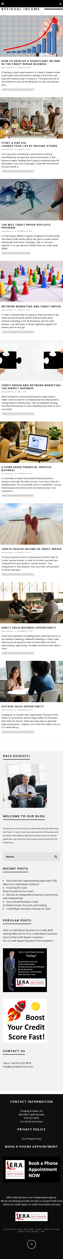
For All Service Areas (32, 1121)
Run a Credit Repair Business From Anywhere (28, 940)
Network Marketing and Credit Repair (31, 306)
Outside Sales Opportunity (22, 706)
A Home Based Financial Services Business (26, 469)
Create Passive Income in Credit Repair (31, 549)
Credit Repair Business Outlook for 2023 (28, 908)
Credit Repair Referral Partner (16, 253)
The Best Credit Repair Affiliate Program (26, 226)
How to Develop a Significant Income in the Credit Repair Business (30, 62)
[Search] (60, 3)
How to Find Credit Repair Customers (23, 937)
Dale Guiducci (7, 67)
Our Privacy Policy (31, 1138)
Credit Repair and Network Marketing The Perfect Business (31, 387)
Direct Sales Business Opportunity (28, 627)
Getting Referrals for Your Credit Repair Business (30, 933)
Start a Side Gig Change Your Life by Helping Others (29, 144)
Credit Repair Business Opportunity (17, 89)
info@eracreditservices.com (18, 1066)
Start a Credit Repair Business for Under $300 (28, 930)
